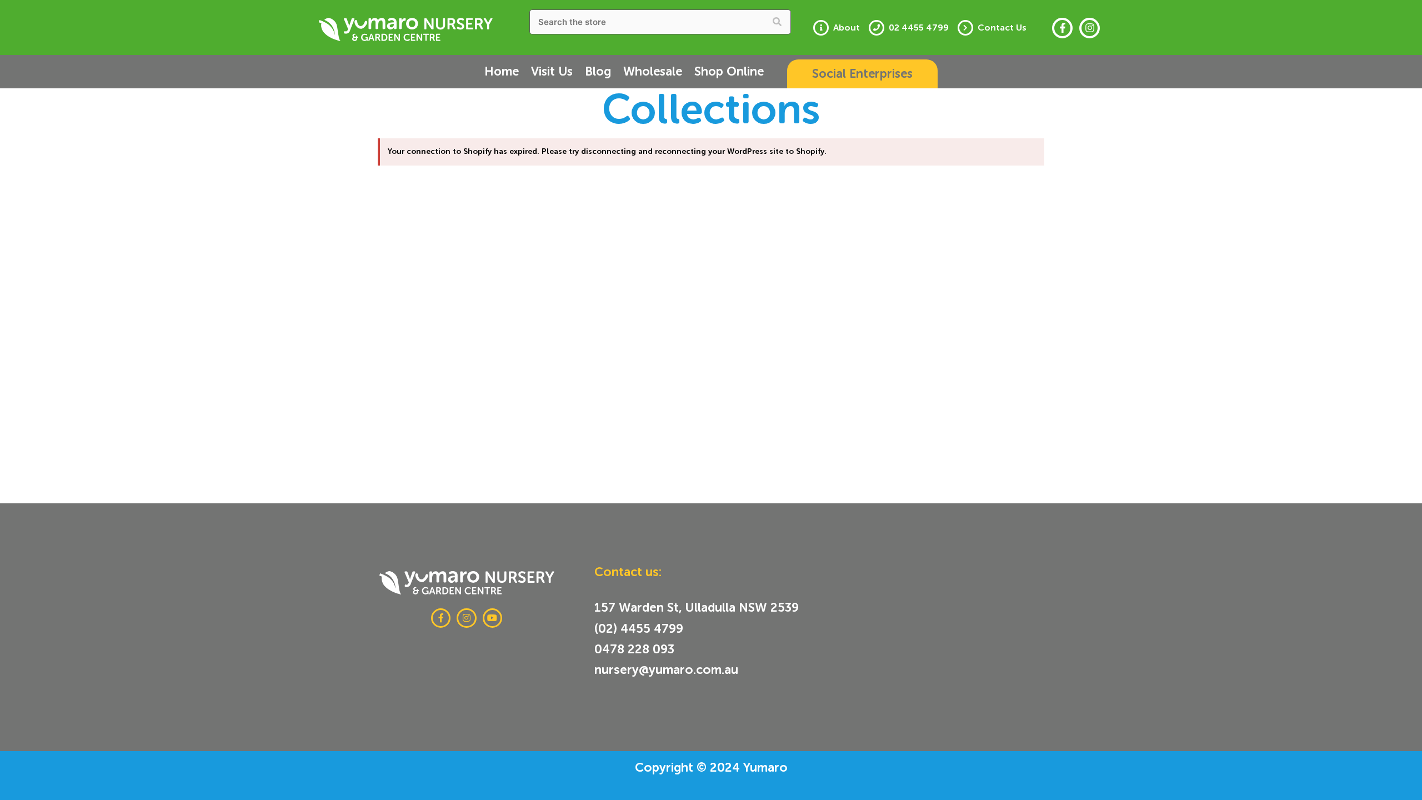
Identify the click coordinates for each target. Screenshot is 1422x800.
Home (501, 71)
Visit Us (552, 71)
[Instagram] (1089, 28)
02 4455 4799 (919, 28)
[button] (862, 73)
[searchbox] (660, 21)
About (846, 28)
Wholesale (652, 71)
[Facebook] (1062, 28)
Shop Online (729, 71)
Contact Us (1002, 28)
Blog (598, 71)
